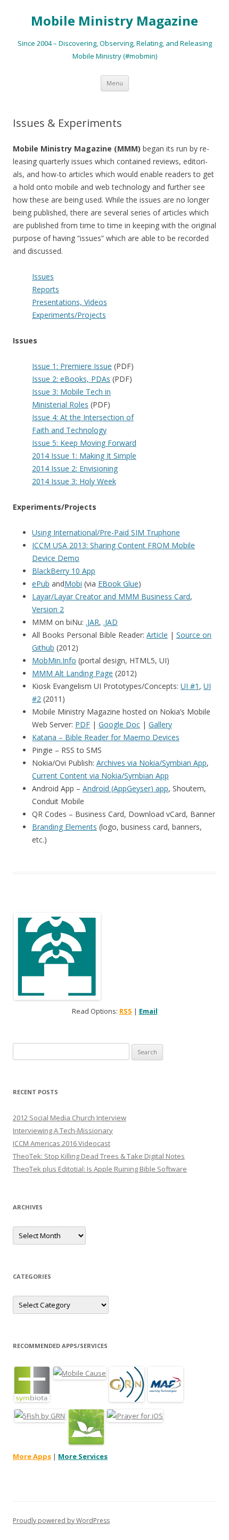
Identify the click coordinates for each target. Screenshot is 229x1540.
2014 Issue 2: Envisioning (75, 468)
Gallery (160, 724)
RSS (125, 1011)
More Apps (32, 1456)
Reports (45, 289)
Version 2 (48, 609)
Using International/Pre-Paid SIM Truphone (106, 532)
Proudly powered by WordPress (61, 1520)
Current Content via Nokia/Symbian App (100, 776)
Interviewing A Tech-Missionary (63, 1130)
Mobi (73, 584)
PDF (82, 724)
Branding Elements (64, 827)
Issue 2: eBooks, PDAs (71, 379)
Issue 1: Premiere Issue (72, 366)
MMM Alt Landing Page (72, 673)
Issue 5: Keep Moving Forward (84, 443)
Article (157, 635)
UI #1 (190, 686)
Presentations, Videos (69, 302)
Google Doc (119, 724)
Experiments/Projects (69, 315)
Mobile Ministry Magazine (114, 21)
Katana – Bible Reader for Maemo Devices (105, 737)
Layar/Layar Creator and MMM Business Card (111, 596)
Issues (43, 276)
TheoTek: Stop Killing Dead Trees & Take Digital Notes (99, 1156)
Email (148, 1011)
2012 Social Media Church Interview (69, 1117)
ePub (41, 584)
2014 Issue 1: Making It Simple (84, 456)
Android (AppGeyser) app (125, 788)
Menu (115, 83)
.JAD (110, 622)
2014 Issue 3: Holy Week (74, 481)
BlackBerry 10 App (63, 571)
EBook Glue (118, 584)
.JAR (92, 622)
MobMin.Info (54, 660)
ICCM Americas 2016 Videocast (61, 1143)
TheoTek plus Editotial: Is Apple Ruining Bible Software (100, 1169)
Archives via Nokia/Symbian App (151, 763)
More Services (83, 1456)
